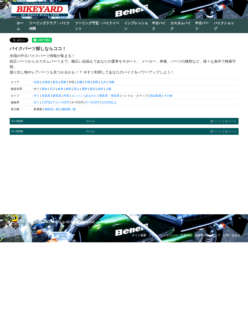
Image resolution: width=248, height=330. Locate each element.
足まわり (91, 95)
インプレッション (136, 25)
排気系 (46, 95)
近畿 (79, 82)
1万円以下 (48, 102)
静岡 (68, 89)
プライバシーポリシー (163, 235)
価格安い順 (52, 109)
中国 (87, 82)
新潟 (92, 89)
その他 (168, 95)
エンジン (77, 95)
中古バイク (159, 25)
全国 (36, 82)
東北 (55, 82)
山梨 (108, 89)
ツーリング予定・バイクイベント (97, 25)
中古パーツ (202, 25)
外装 (66, 95)
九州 (103, 82)
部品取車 (156, 95)
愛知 (44, 89)
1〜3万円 (63, 102)
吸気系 (57, 95)
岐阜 (60, 89)
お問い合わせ (231, 235)
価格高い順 (68, 109)
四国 (95, 82)
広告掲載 (186, 235)
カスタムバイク (180, 25)
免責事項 (200, 235)
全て (36, 95)
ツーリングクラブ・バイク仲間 (49, 25)
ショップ (214, 235)
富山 (76, 89)
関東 (63, 82)
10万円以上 (109, 102)
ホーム (20, 25)
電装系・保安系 (109, 95)
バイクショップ (224, 25)
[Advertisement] (124, 172)
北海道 (46, 82)
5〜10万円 (93, 102)
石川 (52, 89)
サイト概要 (139, 235)
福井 (100, 89)
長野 (84, 89)
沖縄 (111, 82)
